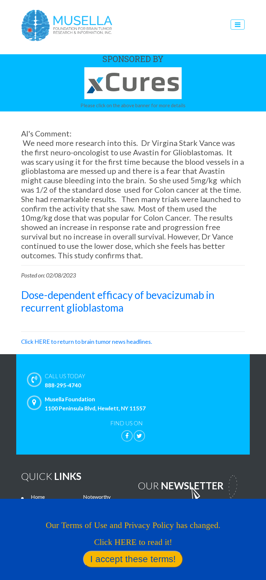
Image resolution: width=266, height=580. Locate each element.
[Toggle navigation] (238, 24)
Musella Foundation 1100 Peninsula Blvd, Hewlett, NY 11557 (95, 404)
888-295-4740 (65, 381)
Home (38, 497)
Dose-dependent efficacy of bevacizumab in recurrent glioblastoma (117, 301)
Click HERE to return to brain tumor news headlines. (86, 341)
